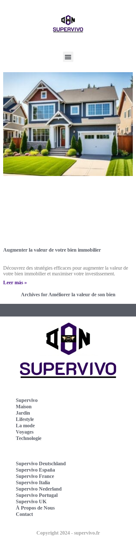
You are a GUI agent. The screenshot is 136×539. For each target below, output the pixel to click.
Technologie (28, 438)
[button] (68, 57)
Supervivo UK (31, 501)
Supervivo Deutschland (41, 463)
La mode (25, 425)
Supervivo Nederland (39, 489)
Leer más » (15, 282)
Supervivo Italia (33, 482)
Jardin (23, 413)
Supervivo (27, 400)
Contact (24, 514)
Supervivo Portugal (37, 495)
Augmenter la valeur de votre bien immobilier (52, 250)
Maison (24, 406)
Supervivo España (35, 470)
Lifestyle (25, 419)
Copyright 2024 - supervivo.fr (68, 533)
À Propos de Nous (35, 508)
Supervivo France (35, 476)
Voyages (25, 432)
